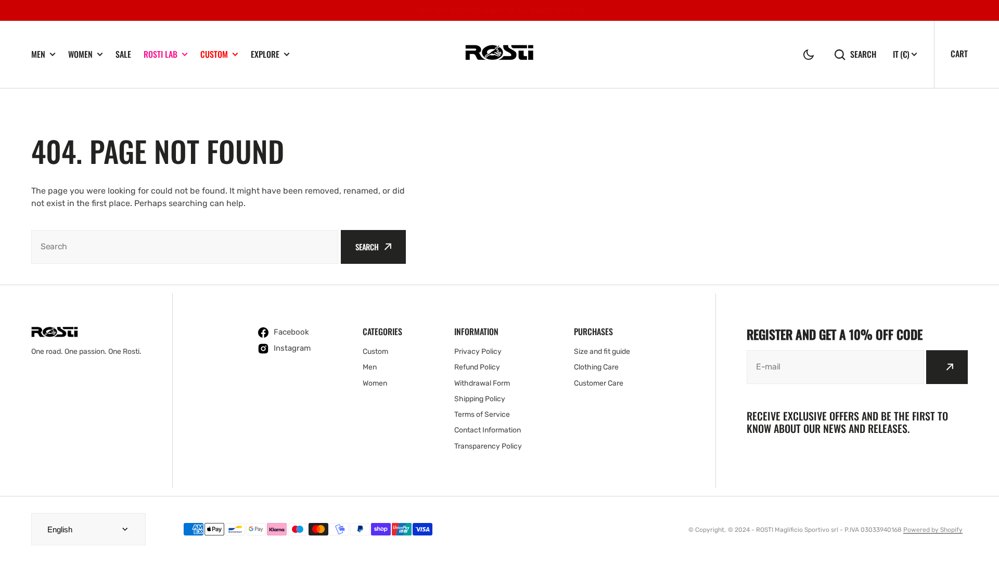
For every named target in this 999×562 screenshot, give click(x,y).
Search (863, 54)
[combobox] (184, 247)
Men (38, 54)
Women (80, 54)
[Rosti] (499, 54)
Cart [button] (959, 53)
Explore (265, 54)
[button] (808, 54)
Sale (123, 54)
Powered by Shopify (933, 529)
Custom (214, 54)
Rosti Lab (160, 54)
